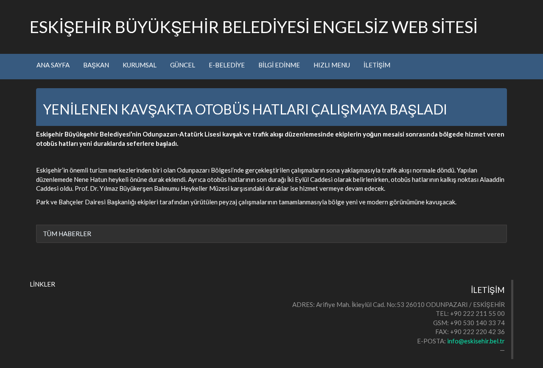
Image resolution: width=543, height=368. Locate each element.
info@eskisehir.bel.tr (476, 341)
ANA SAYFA (53, 65)
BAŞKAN (96, 65)
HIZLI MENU (331, 65)
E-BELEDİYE (227, 65)
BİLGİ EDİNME (279, 65)
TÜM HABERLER (67, 233)
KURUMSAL (140, 65)
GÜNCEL (182, 65)
